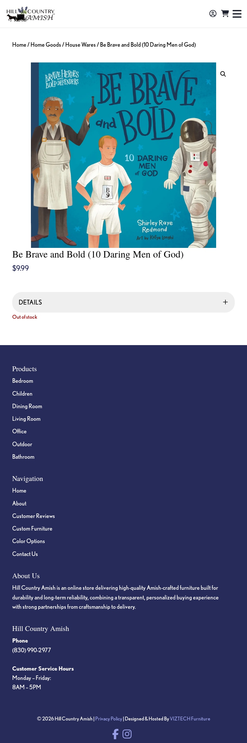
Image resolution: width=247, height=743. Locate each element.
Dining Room (27, 406)
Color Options (28, 541)
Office (19, 431)
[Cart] (225, 13)
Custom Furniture (32, 528)
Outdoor (22, 444)
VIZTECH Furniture (190, 718)
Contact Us (25, 553)
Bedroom (22, 380)
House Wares (80, 44)
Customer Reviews (33, 516)
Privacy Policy (108, 718)
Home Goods (46, 44)
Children (22, 393)
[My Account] (212, 13)
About (19, 503)
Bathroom (23, 456)
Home (19, 44)
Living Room (26, 418)
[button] (223, 74)
